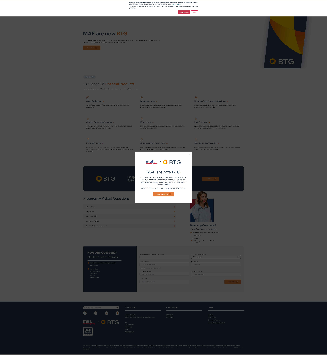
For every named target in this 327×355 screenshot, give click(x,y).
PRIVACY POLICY (177, 4)
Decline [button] (194, 12)
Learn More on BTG (162, 194)
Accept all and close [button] (184, 12)
